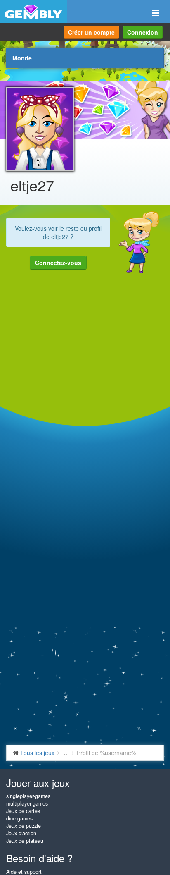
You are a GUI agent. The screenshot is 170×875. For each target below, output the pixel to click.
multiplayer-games (27, 803)
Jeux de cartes (23, 811)
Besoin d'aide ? (39, 858)
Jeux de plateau (24, 840)
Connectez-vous (58, 262)
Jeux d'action (21, 833)
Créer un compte (91, 32)
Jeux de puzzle (23, 826)
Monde (22, 58)
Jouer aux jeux (38, 782)
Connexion (142, 32)
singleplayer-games (28, 796)
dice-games (19, 818)
